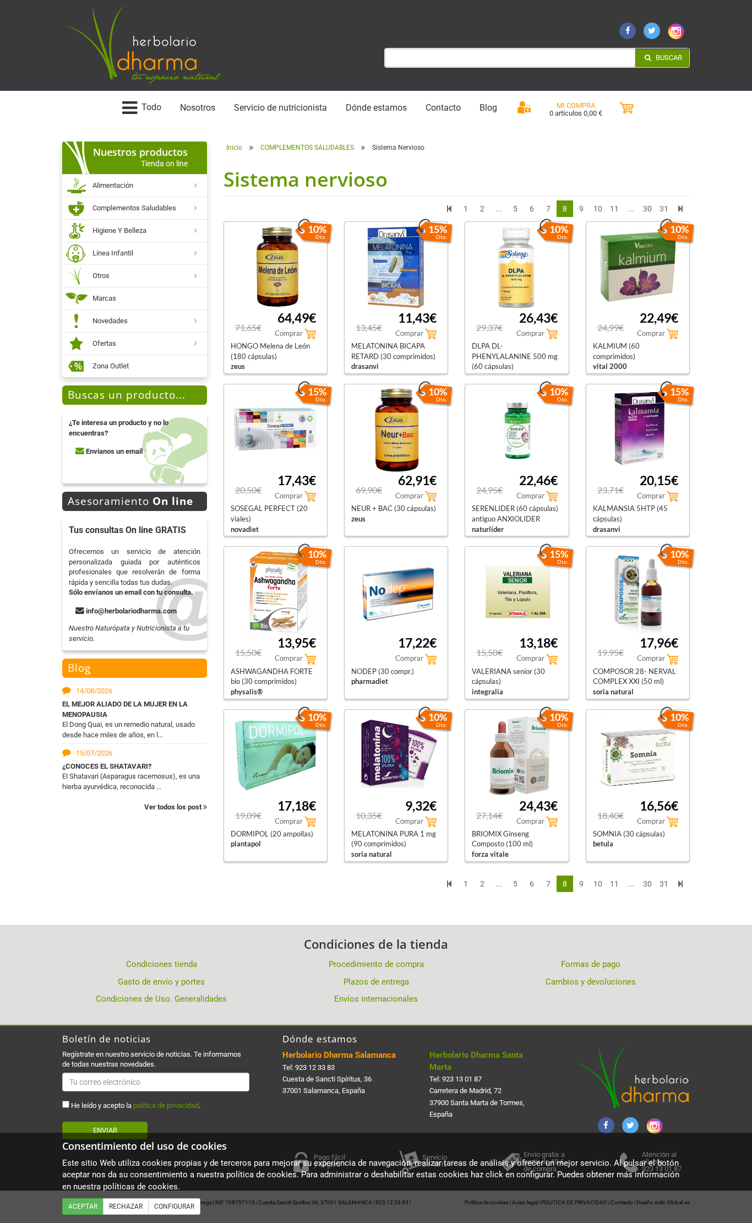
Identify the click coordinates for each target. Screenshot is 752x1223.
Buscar (668, 57)
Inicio (234, 147)
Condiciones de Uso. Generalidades (161, 999)
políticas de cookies (140, 1187)
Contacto (443, 107)
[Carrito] (626, 108)
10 (597, 208)
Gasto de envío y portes (161, 982)
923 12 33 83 (315, 1067)
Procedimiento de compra (376, 964)
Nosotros (197, 107)
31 (664, 208)
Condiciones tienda (161, 964)
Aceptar (82, 1206)
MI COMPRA (576, 105)
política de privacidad (166, 1105)
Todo (151, 107)
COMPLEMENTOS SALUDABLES (307, 147)
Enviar (105, 1130)
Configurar (174, 1206)
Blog (488, 107)
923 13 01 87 (462, 1079)
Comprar (289, 333)
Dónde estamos (376, 107)
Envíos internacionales (376, 999)
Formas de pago (590, 964)
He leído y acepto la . (134, 1105)
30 (647, 208)
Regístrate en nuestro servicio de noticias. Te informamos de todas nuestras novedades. (151, 1059)
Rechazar (126, 1206)
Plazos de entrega (376, 982)
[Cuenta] (524, 108)
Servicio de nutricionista (280, 107)
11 (614, 208)
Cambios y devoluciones (591, 982)
